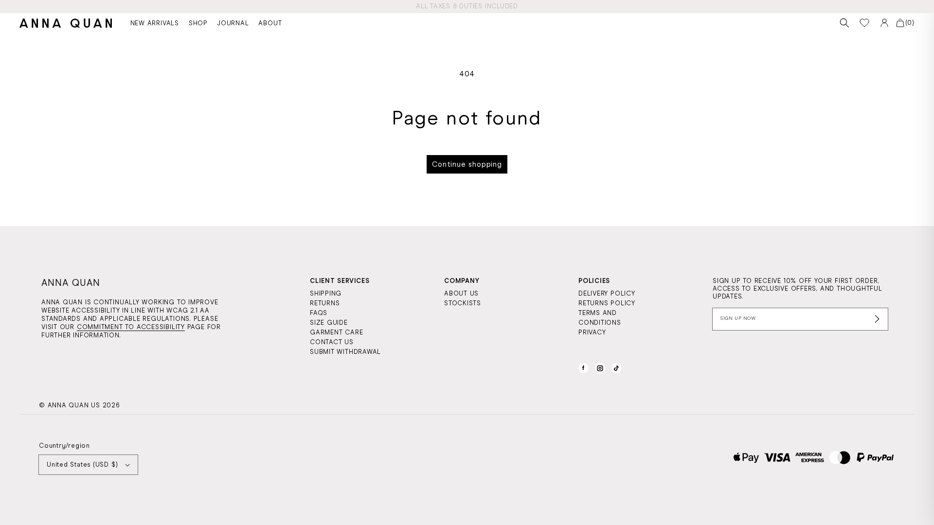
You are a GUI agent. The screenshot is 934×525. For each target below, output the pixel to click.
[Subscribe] (877, 319)
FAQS (318, 312)
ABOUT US (461, 293)
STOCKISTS (462, 303)
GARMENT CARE (336, 332)
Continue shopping (467, 164)
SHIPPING (325, 293)
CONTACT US (332, 342)
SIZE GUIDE (329, 322)
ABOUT (270, 23)
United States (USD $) (82, 464)
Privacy (592, 332)
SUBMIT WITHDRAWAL (345, 351)
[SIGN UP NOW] (800, 319)
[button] (845, 23)
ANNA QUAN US (74, 405)
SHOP (198, 23)
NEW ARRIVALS (154, 23)
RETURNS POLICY (606, 303)
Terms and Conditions (599, 317)
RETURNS (325, 303)
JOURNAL (233, 23)
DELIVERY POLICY (606, 293)
